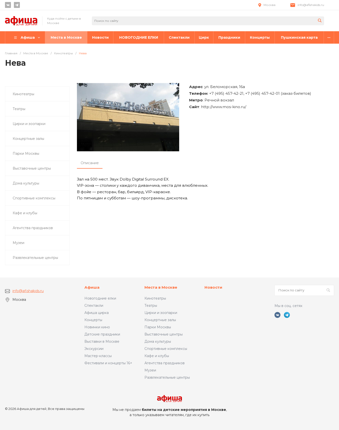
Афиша (92, 287)
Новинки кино (97, 327)
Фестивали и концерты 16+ (108, 363)
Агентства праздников (164, 363)
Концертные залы (160, 320)
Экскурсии (93, 348)
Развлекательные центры (167, 377)
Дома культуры (157, 341)
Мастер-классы (98, 356)
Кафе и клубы (156, 356)
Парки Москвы (157, 327)
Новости (213, 287)
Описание (90, 163)
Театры (150, 305)
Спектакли (93, 305)
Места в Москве (160, 287)
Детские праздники (102, 334)
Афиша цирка (96, 312)
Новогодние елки (100, 298)
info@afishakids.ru (311, 5)
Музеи (150, 370)
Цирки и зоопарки (160, 312)
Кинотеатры (155, 298)
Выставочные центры (163, 334)
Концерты (93, 320)
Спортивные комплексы (165, 348)
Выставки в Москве (101, 341)
